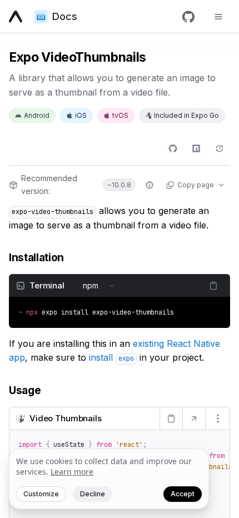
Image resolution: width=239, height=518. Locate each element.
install (111, 357)
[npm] (196, 148)
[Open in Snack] (193, 418)
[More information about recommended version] (149, 185)
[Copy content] (213, 286)
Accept (183, 494)
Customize (41, 494)
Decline (92, 494)
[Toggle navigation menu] (218, 17)
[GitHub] (188, 17)
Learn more (72, 471)
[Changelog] (219, 148)
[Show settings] (217, 418)
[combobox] (99, 285)
